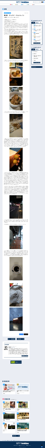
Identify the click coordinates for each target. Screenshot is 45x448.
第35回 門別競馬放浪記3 (6, 419)
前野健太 (5, 17)
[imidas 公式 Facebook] (43, 2)
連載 (5, 440)
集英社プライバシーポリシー (22, 445)
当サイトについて (16, 445)
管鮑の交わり (35, 53)
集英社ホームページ (28, 445)
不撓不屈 (35, 60)
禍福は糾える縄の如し (36, 58)
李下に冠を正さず (35, 51)
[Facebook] (41, 446)
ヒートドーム (5, 429)
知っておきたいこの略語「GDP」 (37, 40)
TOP (3, 440)
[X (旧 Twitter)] (41, 445)
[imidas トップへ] (22, 2)
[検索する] (39, 2)
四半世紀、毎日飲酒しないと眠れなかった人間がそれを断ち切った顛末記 (9, 391)
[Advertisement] (9, 372)
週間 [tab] (36, 22)
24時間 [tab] (33, 22)
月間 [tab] (40, 22)
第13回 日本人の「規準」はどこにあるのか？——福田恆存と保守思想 (8, 409)
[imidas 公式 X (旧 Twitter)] (42, 2)
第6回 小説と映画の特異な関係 (21, 419)
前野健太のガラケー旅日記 (9, 440)
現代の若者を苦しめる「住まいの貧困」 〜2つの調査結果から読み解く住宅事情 (23, 430)
